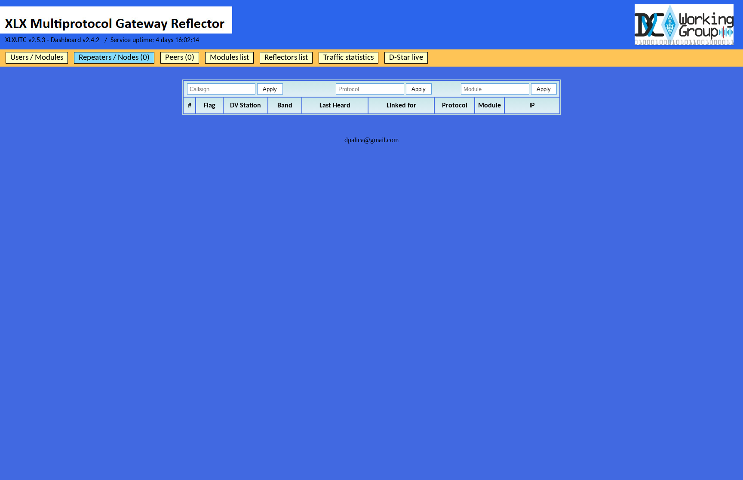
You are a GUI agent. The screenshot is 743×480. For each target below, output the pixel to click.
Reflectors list (286, 58)
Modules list (229, 58)
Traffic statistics (348, 58)
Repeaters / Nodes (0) (114, 58)
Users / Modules (36, 58)
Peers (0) (179, 58)
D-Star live (406, 58)
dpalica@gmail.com (371, 140)
